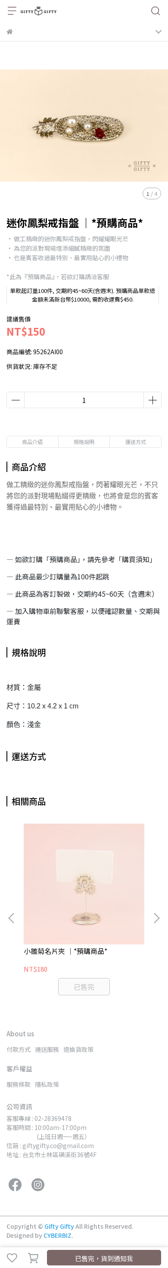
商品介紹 (32, 441)
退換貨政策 (78, 1049)
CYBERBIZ (58, 1235)
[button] (156, 918)
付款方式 (18, 1049)
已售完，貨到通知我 (104, 1258)
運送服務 (47, 1049)
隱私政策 (47, 1084)
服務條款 (18, 1084)
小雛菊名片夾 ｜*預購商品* (65, 951)
